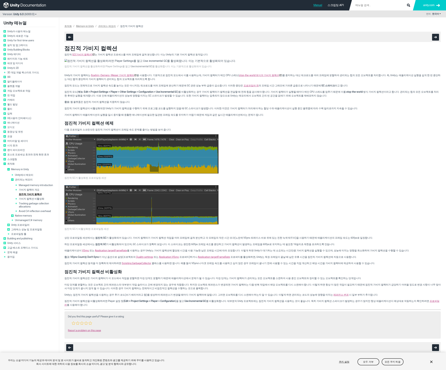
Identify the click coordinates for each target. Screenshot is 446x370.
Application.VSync (169, 257)
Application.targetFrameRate (111, 250)
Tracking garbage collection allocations (34, 205)
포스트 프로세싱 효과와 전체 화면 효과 (28, 154)
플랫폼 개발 (13, 86)
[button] (73, 323)
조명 (9, 136)
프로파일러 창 (251, 85)
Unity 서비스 (14, 243)
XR (8, 77)
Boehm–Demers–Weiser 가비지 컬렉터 (112, 75)
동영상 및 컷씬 (15, 131)
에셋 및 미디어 (15, 63)
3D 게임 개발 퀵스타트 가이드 (23, 72)
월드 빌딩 (12, 104)
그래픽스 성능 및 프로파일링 (26, 229)
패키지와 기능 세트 (17, 58)
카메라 (11, 99)
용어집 (11, 256)
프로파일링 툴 (18, 234)
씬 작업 (11, 95)
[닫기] (431, 362)
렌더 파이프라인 (16, 150)
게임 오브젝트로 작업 (18, 90)
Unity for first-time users (20, 40)
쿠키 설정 (344, 361)
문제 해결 (12, 252)
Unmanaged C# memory (28, 220)
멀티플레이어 (14, 81)
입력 (9, 113)
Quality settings (144, 257)
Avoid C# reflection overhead (35, 211)
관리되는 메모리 (24, 179)
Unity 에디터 (14, 54)
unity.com (429, 5)
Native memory (23, 215)
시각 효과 (12, 145)
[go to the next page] (435, 37)
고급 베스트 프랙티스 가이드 (22, 247)
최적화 (11, 163)
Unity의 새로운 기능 (18, 35)
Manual (317, 5)
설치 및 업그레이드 (17, 45)
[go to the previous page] (69, 37)
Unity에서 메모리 (24, 175)
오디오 (11, 127)
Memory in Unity (20, 169)
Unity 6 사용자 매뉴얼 (18, 31)
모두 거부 (368, 361)
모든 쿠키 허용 (393, 361)
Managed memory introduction (36, 185)
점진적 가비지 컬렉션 (30, 194)
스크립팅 (12, 159)
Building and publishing (19, 238)
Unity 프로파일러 (20, 224)
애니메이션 (13, 122)
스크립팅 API (336, 5)
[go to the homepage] (27, 5)
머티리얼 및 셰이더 (17, 141)
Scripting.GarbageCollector (136, 263)
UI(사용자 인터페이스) (19, 118)
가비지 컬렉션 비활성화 (31, 198)
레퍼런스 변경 (341, 294)
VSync (85, 250)
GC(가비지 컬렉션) (82, 54)
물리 (9, 108)
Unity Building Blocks (18, 49)
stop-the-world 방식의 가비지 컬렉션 (259, 75)
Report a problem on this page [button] (84, 330)
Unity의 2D (13, 68)
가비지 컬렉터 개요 (29, 189)
